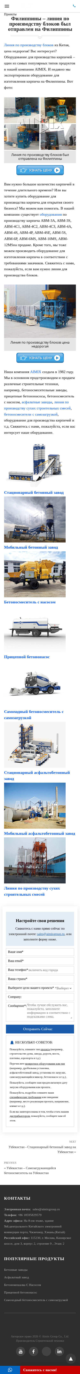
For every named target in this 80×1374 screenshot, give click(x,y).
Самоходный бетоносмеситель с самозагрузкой (36, 1300)
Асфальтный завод (16, 1277)
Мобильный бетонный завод (31, 547)
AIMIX (35, 372)
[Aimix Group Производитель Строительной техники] (40, 6)
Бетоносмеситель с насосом (30, 602)
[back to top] (71, 1359)
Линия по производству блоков (29, 45)
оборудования (51, 214)
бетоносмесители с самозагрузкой (31, 414)
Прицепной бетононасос (27, 656)
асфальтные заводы (37, 402)
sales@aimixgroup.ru (51, 934)
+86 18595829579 (30, 1215)
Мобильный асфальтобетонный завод (39, 833)
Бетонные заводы (15, 1269)
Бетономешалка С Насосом (22, 1285)
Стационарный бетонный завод (34, 492)
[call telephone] (74, 6)
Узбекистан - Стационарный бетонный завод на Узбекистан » (42, 1149)
